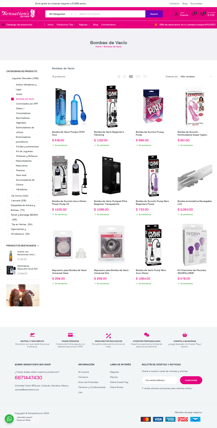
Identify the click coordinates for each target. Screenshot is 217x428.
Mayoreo (114, 372)
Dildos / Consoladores (23, 111)
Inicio (51, 24)
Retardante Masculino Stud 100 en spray (27, 267)
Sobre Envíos (116, 387)
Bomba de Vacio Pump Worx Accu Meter (151, 271)
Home (98, 46)
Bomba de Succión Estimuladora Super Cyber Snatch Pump (192, 133)
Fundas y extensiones (27, 146)
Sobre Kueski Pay (119, 382)
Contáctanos (108, 24)
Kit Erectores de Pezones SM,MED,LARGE (192, 271)
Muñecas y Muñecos (26, 156)
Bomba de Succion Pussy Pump (150, 133)
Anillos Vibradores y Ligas (26, 87)
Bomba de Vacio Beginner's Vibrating (109, 133)
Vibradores (21, 189)
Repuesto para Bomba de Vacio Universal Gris (111, 271)
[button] (22, 245)
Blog (185, 3)
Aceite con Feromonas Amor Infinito (25, 253)
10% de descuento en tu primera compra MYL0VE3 (187, 24)
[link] (84, 90)
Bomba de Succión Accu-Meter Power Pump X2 (69, 202)
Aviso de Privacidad (88, 382)
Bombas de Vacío (25, 98)
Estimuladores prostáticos (23, 139)
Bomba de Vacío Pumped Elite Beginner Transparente (110, 202)
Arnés (19, 94)
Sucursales (196, 3)
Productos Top (65, 24)
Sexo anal (21, 175)
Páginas (83, 24)
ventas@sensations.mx (27, 389)
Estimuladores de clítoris (25, 130)
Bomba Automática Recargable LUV (195, 202)
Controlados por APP (27, 103)
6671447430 (28, 378)
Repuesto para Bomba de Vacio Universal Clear (69, 271)
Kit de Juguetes (24, 151)
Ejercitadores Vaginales (23, 120)
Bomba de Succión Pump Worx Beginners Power (152, 202)
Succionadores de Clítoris (25, 182)
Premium (20, 170)
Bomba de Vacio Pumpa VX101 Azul (68, 133)
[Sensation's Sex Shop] (19, 14)
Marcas (114, 377)
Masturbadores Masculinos (24, 163)
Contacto (174, 3)
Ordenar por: (172, 76)
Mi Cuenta (83, 372)
